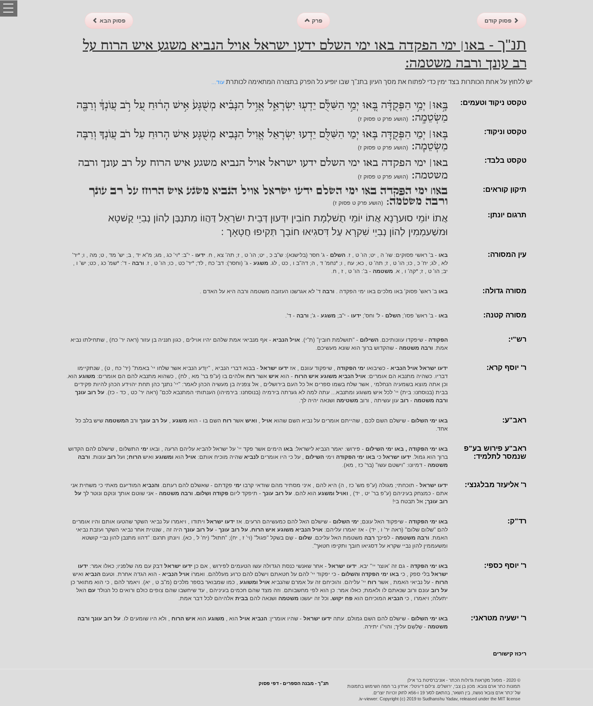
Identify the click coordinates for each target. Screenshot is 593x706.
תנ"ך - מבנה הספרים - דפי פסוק (294, 683)
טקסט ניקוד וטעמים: (493, 103)
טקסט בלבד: (505, 160)
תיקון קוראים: (504, 189)
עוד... (217, 82)
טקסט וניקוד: (505, 132)
